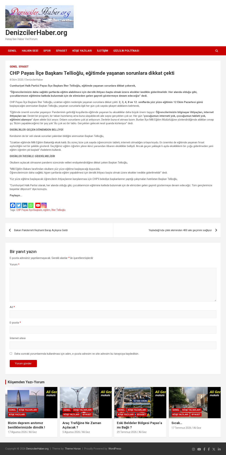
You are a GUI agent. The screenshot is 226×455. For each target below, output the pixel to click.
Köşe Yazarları (28, 410)
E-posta (15, 322)
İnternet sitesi (18, 338)
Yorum (14, 264)
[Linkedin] (24, 203)
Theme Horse (73, 448)
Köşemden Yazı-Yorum (26, 382)
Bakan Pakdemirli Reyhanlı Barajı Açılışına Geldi (41, 230)
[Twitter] (18, 203)
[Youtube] (38, 203)
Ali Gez (33, 432)
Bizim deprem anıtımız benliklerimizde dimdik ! (26, 425)
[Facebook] (12, 203)
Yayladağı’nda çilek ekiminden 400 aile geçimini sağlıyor (180, 230)
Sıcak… (176, 423)
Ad (12, 307)
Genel (12, 50)
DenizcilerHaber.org (36, 32)
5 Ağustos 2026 (71, 432)
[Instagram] (44, 203)
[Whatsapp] (30, 203)
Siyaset (61, 50)
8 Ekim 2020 (16, 79)
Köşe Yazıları (82, 50)
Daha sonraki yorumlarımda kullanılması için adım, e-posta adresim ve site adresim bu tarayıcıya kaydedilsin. (76, 353)
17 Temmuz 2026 (181, 427)
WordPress (114, 448)
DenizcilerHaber (34, 79)
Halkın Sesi (30, 50)
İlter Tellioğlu (58, 210)
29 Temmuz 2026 (127, 432)
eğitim (46, 210)
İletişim (102, 50)
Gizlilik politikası (126, 50)
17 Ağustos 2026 (17, 432)
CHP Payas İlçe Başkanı (29, 210)
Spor (47, 50)
